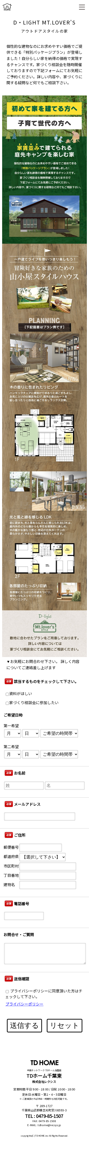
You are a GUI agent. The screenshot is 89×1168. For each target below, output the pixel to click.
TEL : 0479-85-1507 (44, 1116)
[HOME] (7, 11)
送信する (24, 1025)
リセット (64, 1025)
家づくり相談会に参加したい (34, 702)
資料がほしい (20, 693)
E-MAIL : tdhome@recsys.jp (44, 1125)
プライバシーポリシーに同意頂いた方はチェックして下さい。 (43, 993)
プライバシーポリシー (24, 1004)
